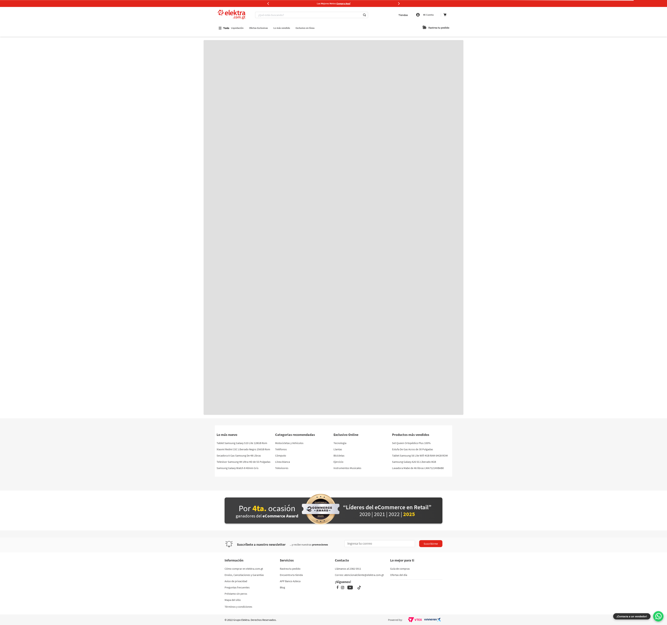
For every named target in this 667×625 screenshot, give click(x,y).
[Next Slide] (398, 3)
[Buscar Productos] (364, 15)
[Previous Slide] (268, 3)
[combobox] (312, 15)
